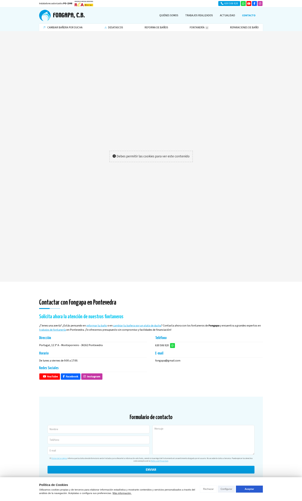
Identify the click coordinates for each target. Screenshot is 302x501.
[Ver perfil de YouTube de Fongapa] (248, 3)
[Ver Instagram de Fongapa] (260, 3)
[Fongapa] (62, 15)
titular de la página (59, 458)
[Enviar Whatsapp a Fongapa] (243, 3)
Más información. (122, 493)
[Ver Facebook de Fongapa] (254, 3)
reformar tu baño (96, 326)
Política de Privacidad (159, 461)
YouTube (52, 376)
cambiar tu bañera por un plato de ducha (137, 326)
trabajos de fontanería (52, 330)
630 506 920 (162, 345)
